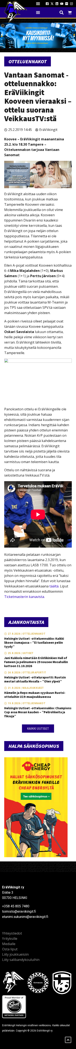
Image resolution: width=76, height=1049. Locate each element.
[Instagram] (71, 3)
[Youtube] (61, 3)
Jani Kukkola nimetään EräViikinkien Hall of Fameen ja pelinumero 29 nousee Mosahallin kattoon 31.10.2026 (36, 662)
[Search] (61, 12)
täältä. (54, 586)
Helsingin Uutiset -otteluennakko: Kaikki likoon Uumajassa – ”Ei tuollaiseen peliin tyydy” (34, 643)
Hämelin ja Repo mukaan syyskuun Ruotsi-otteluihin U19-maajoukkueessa (34, 695)
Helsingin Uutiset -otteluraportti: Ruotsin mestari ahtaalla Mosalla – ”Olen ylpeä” (35, 679)
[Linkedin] (56, 3)
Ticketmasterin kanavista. (24, 596)
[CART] (70, 12)
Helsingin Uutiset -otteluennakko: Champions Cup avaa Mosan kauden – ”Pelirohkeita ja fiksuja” (37, 712)
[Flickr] (66, 3)
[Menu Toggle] (38, 3)
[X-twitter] (52, 3)
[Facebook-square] (47, 3)
